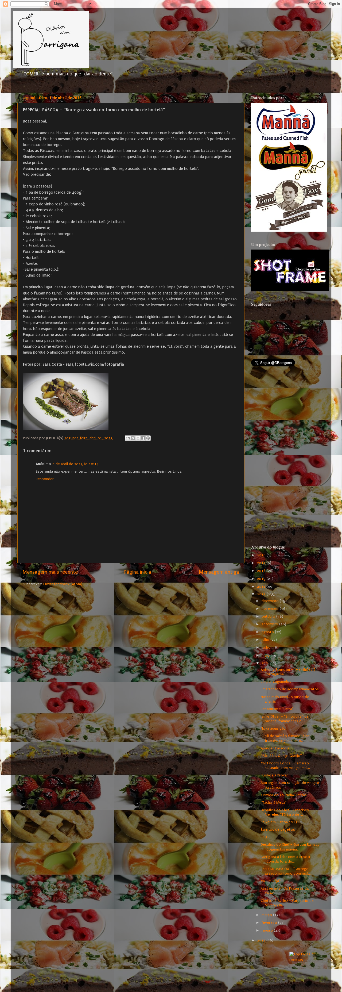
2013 (262, 594)
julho (266, 640)
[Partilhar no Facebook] (143, 438)
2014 (262, 586)
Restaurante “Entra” (277, 709)
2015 (262, 579)
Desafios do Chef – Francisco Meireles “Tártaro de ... (285, 812)
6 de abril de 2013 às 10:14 (75, 464)
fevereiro (270, 923)
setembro (270, 624)
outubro (269, 616)
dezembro (271, 601)
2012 (261, 940)
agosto (268, 632)
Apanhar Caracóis (275, 748)
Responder (45, 479)
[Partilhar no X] (138, 438)
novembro (271, 609)
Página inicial (138, 572)
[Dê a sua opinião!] (132, 438)
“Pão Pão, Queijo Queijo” (281, 756)
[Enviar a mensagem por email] (127, 438)
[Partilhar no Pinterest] (148, 438)
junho (266, 647)
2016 (262, 571)
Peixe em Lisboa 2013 (279, 822)
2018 (262, 555)
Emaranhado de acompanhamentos (290, 689)
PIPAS (265, 837)
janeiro (268, 930)
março (267, 915)
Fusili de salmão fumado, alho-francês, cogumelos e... (286, 738)
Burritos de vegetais (278, 830)
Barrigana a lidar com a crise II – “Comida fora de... (287, 859)
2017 (261, 563)
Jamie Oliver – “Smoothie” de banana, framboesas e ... (285, 718)
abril (266, 663)
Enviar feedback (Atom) (62, 584)
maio (266, 655)
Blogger (207, 981)
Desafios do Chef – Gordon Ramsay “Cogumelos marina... (290, 846)
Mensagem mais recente (50, 572)
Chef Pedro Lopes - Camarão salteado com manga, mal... (285, 765)
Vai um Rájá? (271, 881)
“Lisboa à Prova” (274, 775)
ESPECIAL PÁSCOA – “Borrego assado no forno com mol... (285, 871)
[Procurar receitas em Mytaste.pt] (304, 960)
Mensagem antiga (219, 572)
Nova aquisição (273, 728)
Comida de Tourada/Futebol (284, 795)
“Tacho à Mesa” (274, 803)
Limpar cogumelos (276, 682)
